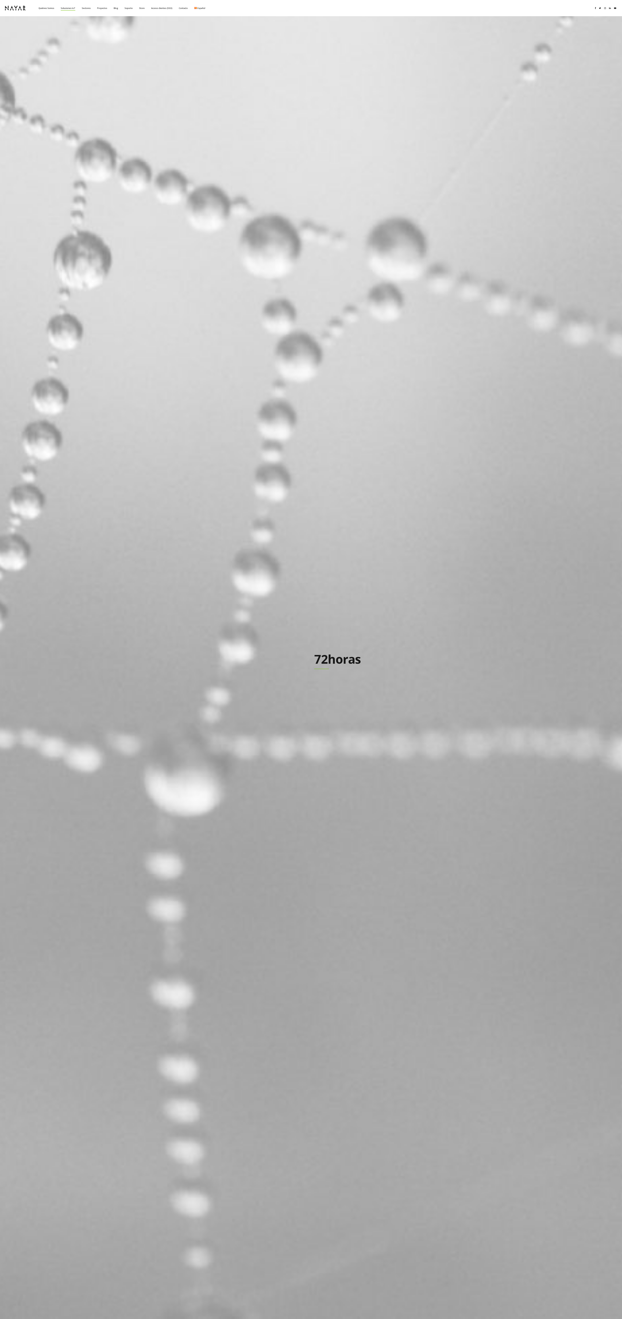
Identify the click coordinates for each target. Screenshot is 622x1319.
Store (142, 8)
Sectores (86, 8)
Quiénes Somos (46, 8)
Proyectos (102, 8)
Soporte (129, 8)
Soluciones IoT (68, 8)
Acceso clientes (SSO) (161, 8)
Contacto (183, 8)
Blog (116, 8)
